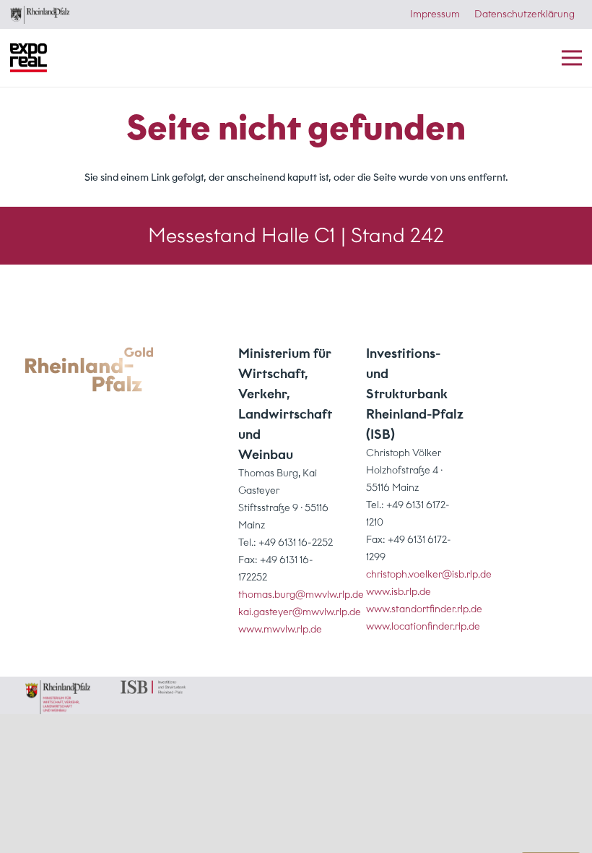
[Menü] (572, 58)
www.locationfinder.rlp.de (423, 626)
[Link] (89, 369)
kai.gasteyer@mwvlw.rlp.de (299, 612)
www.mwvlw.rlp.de (280, 629)
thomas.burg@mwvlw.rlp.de (301, 594)
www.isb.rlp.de (398, 592)
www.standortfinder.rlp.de (424, 609)
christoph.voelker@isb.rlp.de (429, 574)
